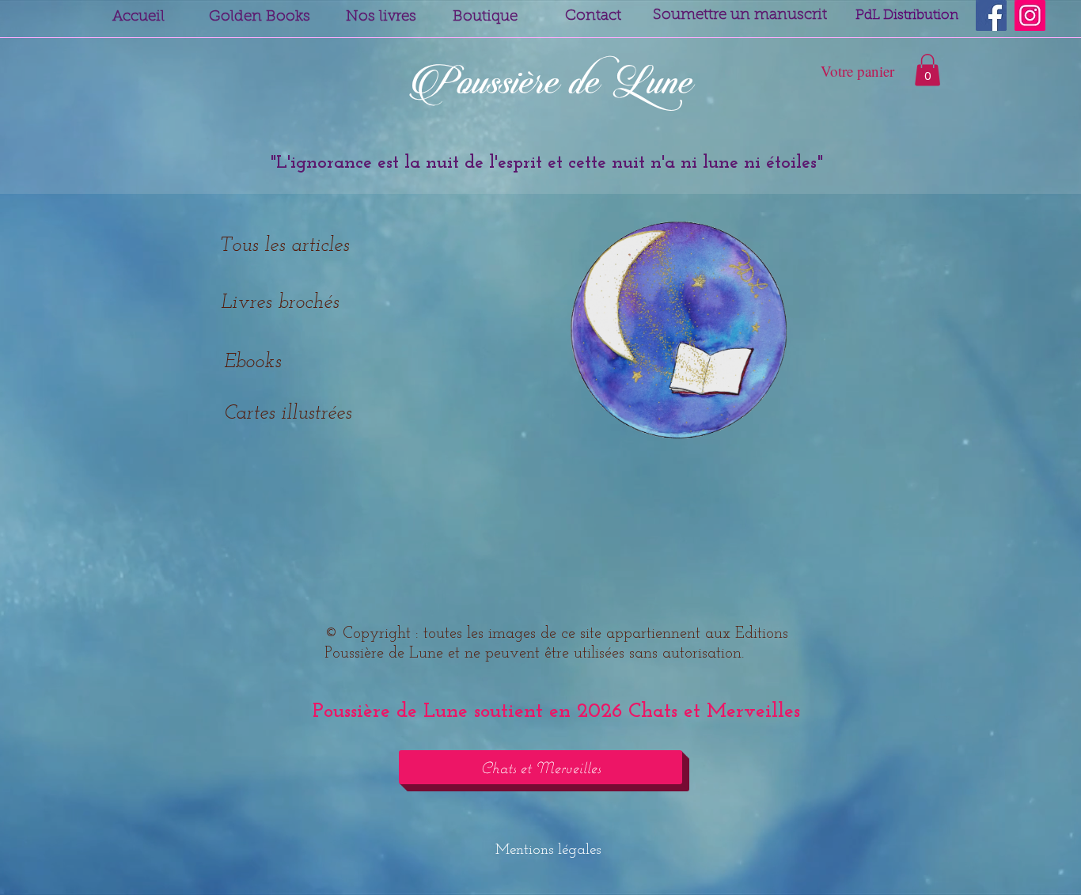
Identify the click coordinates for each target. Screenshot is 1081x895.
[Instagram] (1030, 15)
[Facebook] (991, 15)
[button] (927, 70)
